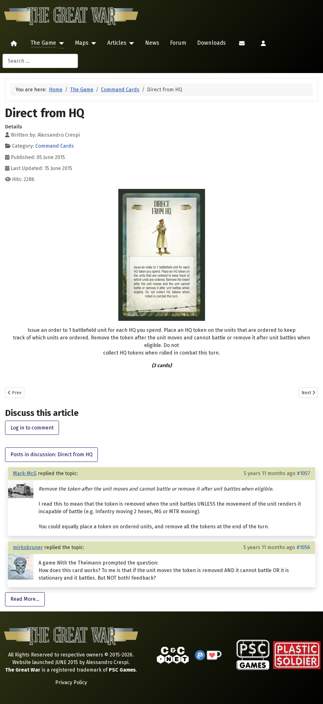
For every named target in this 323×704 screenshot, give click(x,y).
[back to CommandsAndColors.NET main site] (173, 655)
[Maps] (92, 43)
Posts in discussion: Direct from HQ (51, 454)
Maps (81, 43)
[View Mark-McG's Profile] (20, 489)
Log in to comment (32, 428)
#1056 (303, 547)
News (152, 43)
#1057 (303, 473)
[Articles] (130, 43)
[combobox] (40, 61)
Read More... (24, 599)
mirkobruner (28, 547)
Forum (178, 43)
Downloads (211, 43)
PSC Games (122, 670)
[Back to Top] (312, 692)
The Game (43, 43)
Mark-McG (25, 473)
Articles (116, 43)
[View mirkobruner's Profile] (20, 566)
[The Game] (60, 43)
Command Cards (54, 146)
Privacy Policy (71, 682)
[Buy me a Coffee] (214, 655)
